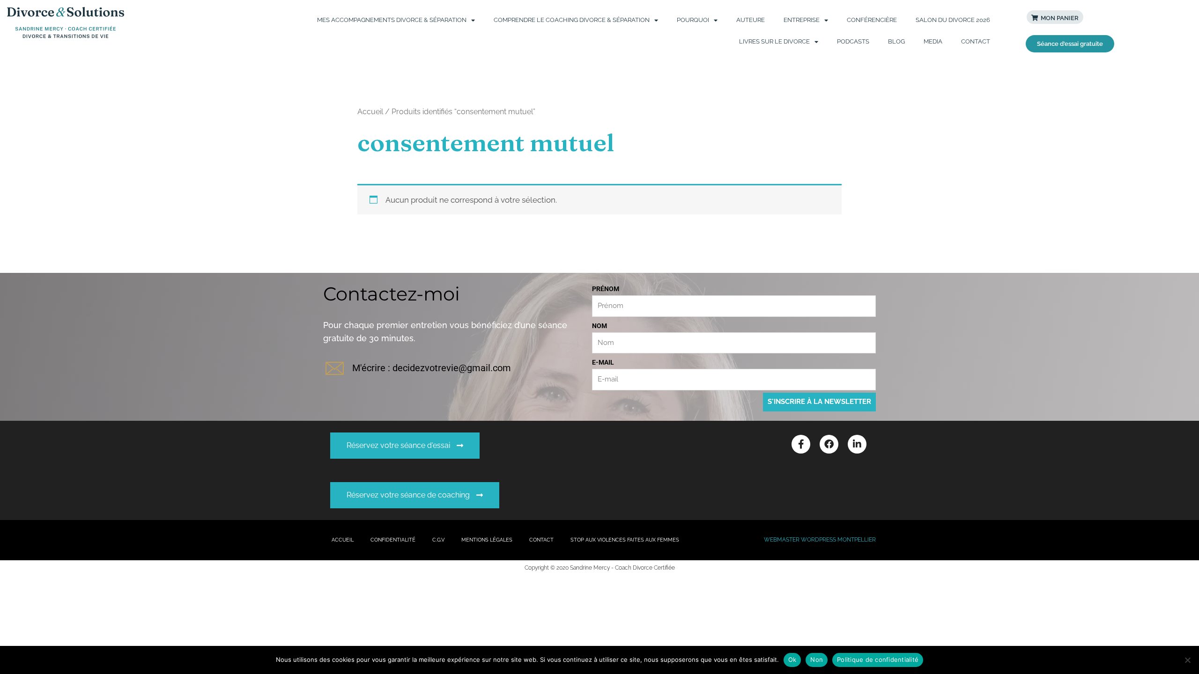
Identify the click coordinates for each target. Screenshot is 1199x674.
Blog (896, 41)
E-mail (603, 362)
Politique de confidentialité (877, 659)
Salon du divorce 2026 (953, 19)
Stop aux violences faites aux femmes (624, 540)
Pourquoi (693, 19)
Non (816, 659)
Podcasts (853, 41)
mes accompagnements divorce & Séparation (391, 19)
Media (933, 41)
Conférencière (872, 19)
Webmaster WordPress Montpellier (820, 539)
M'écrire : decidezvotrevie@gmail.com (431, 368)
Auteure (750, 19)
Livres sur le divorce (774, 41)
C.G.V (438, 540)
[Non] (1187, 660)
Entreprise (802, 19)
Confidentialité (392, 540)
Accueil (370, 111)
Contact (975, 41)
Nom (599, 326)
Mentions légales (486, 540)
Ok (792, 659)
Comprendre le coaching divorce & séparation (572, 19)
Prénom (605, 289)
